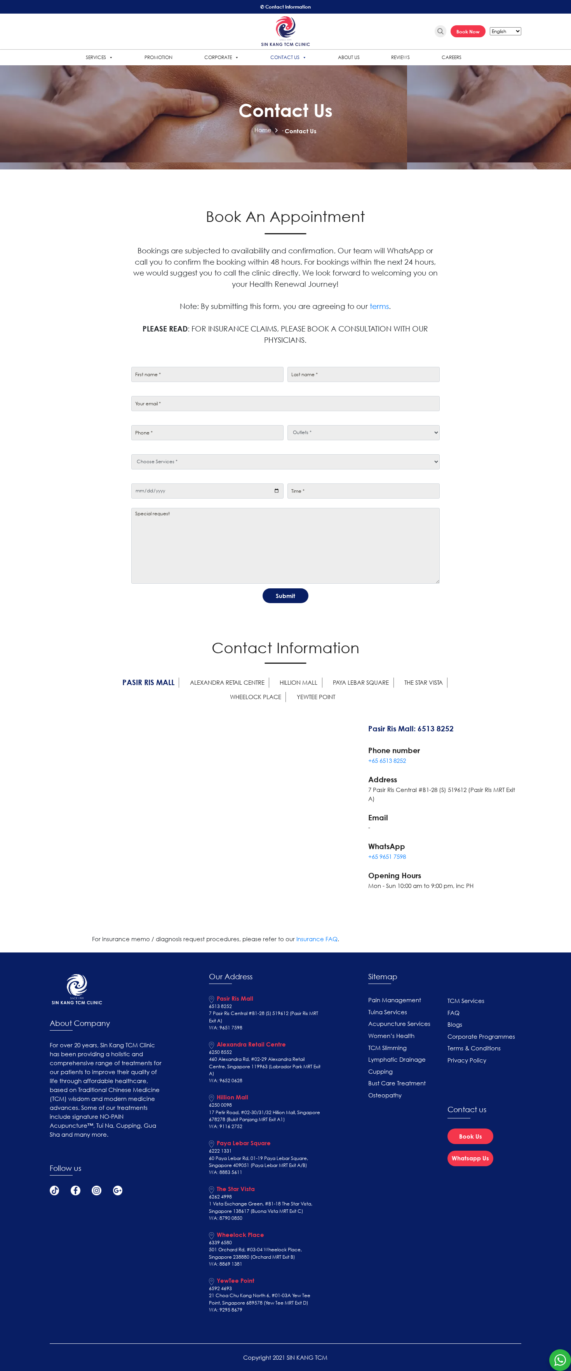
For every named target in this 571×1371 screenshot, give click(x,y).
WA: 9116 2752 (225, 1126)
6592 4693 (220, 1288)
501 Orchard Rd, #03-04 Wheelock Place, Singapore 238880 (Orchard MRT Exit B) (255, 1253)
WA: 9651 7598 (225, 1027)
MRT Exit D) (296, 1302)
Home (263, 130)
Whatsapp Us (470, 1158)
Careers (451, 57)
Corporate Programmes (481, 1036)
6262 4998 (220, 1196)
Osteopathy (385, 1095)
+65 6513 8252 (387, 760)
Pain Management (394, 1000)
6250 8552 (220, 1052)
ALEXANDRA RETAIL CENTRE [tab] (227, 682)
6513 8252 (220, 1006)
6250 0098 (220, 1105)
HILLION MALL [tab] (298, 682)
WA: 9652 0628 (225, 1080)
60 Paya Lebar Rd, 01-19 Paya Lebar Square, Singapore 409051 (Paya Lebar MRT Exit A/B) (258, 1162)
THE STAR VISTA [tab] (423, 682)
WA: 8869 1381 (225, 1264)
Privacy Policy (466, 1060)
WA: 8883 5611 (225, 1172)
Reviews (400, 57)
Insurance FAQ (317, 939)
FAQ (453, 1013)
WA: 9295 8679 (225, 1309)
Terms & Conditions (474, 1048)
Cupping (380, 1071)
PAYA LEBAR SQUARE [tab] (361, 682)
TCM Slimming (387, 1048)
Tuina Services (387, 1012)
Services (96, 57)
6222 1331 (220, 1151)
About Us (349, 57)
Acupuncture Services (399, 1023)
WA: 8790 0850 (225, 1218)
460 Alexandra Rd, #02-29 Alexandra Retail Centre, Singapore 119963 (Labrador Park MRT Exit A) (264, 1066)
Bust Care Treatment (397, 1083)
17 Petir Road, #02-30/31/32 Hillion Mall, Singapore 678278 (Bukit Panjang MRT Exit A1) (264, 1116)
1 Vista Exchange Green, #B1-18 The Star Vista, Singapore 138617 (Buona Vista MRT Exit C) (260, 1207)
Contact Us (284, 57)
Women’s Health (391, 1036)
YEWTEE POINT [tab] (316, 697)
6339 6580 (220, 1242)
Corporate (218, 57)
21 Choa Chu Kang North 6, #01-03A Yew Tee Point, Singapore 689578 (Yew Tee (259, 1299)
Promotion (158, 57)
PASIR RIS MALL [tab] (148, 682)
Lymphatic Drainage (397, 1059)
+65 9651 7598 (387, 856)
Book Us (470, 1136)
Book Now (468, 31)
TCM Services (465, 1001)
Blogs (454, 1024)
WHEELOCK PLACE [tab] (255, 697)
